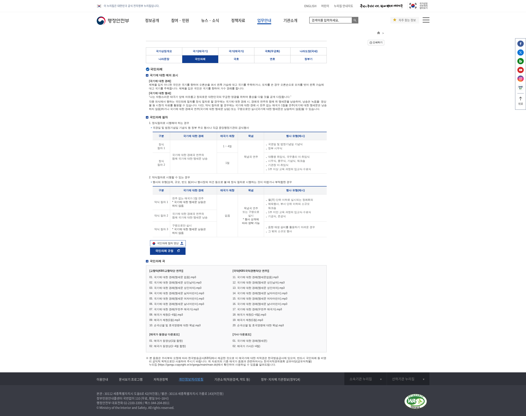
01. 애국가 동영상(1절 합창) (166, 340)
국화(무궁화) (272, 51)
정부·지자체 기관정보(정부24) (280, 379)
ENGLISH (310, 6)
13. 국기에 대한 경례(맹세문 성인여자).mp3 (259, 287)
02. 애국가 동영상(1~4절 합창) (167, 346)
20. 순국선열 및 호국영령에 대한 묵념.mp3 (258, 325)
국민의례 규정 (164, 250)
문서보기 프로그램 (131, 379)
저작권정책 (160, 379)
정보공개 (152, 20)
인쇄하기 (378, 42)
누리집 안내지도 (343, 6)
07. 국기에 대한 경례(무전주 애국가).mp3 (174, 309)
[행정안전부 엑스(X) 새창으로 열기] (520, 54)
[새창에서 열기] (415, 402)
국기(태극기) (200, 51)
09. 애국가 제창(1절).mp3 (164, 320)
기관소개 (290, 20)
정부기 (309, 59)
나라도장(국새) (308, 51)
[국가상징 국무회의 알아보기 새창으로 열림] (417, 8)
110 (138, 398)
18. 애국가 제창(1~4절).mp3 (249, 314)
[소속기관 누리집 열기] (365, 378)
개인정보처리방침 (191, 379)
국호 (236, 59)
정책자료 (238, 20)
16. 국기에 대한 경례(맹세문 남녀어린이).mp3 (260, 303)
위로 (520, 104)
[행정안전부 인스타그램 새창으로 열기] (520, 81)
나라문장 (164, 59)
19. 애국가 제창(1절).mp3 (248, 320)
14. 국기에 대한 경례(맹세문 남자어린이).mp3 (260, 293)
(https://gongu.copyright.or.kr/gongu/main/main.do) (188, 364)
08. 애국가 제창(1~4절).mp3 (166, 314)
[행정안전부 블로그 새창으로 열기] (520, 63)
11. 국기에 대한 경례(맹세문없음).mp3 (255, 277)
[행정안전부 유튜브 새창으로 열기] (520, 72)
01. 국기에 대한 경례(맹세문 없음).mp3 (172, 277)
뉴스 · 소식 (210, 20)
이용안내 (102, 379)
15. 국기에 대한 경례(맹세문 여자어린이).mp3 (260, 298)
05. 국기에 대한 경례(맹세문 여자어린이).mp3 (176, 298)
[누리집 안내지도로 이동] (426, 21)
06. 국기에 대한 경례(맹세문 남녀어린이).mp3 (176, 303)
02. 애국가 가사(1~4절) (246, 346)
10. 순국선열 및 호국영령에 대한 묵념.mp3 (175, 325)
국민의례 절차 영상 (168, 243)
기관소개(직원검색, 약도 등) (232, 379)
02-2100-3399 (133, 403)
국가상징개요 (164, 51)
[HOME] (378, 33)
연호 (272, 59)
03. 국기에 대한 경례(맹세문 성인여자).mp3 (175, 287)
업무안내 (264, 20)
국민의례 (200, 59)
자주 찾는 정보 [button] (407, 20)
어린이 (325, 6)
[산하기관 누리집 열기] (408, 378)
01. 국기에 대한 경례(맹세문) (250, 340)
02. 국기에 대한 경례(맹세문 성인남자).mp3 (175, 282)
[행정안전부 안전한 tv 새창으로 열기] (520, 89)
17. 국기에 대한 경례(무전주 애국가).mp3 (257, 309)
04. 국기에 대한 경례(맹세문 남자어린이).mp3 (176, 293)
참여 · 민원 (180, 20)
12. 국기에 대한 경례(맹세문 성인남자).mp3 (259, 282)
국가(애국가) (236, 51)
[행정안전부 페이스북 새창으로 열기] (520, 46)
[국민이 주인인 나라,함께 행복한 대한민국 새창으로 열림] (381, 8)
